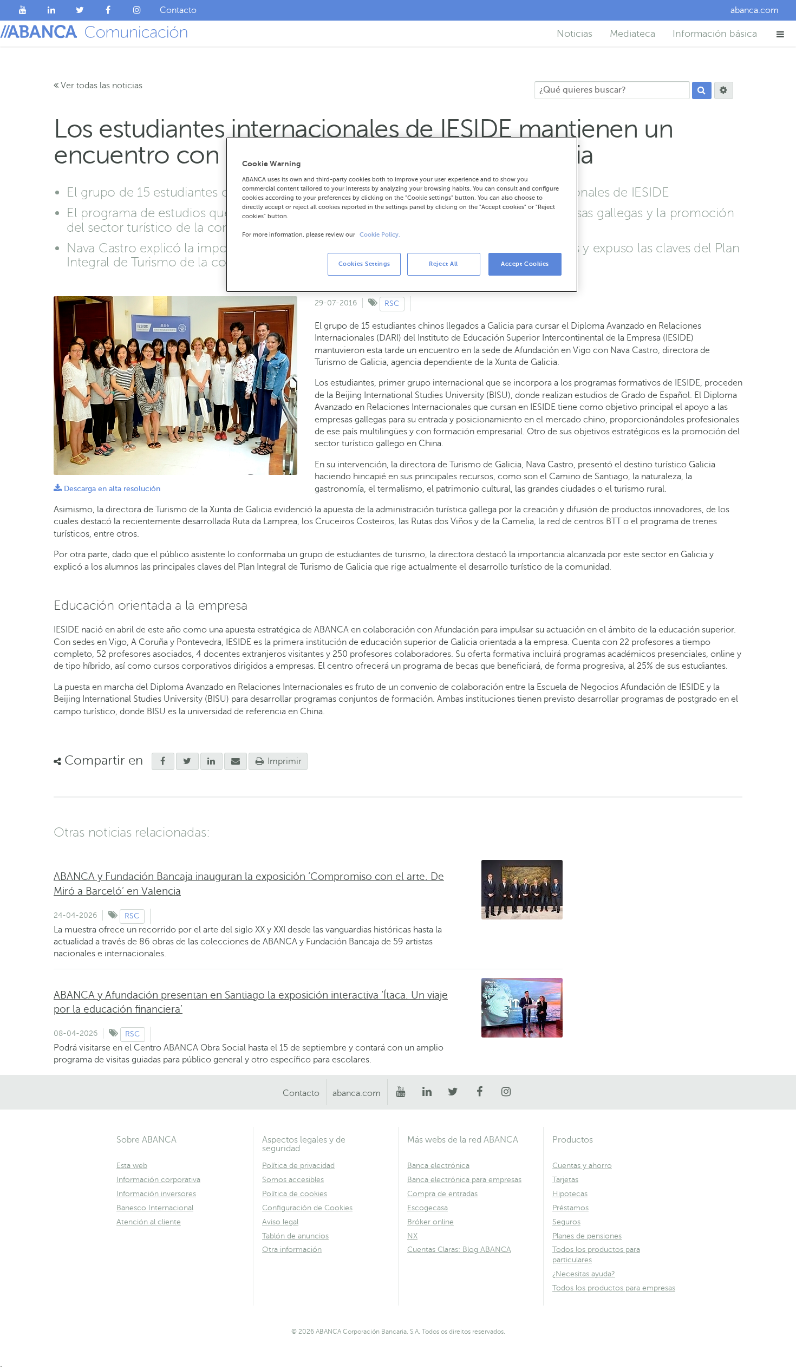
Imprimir (283, 761)
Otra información (292, 1249)
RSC (391, 303)
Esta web (131, 1166)
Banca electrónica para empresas (464, 1180)
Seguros (566, 1222)
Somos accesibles (293, 1180)
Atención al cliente (148, 1222)
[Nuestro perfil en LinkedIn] (51, 10)
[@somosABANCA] (80, 10)
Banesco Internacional (154, 1208)
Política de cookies (294, 1194)
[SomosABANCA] (108, 10)
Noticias (574, 33)
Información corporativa (158, 1180)
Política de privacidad (298, 1166)
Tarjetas (565, 1180)
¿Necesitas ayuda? (583, 1274)
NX (412, 1236)
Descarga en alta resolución (107, 489)
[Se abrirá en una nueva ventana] (163, 761)
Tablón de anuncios (295, 1236)
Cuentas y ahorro (582, 1166)
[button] (780, 34)
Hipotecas (570, 1194)
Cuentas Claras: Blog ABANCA (459, 1249)
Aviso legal (280, 1222)
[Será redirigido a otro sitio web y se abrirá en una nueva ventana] (187, 761)
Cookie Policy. (380, 234)
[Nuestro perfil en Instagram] (136, 10)
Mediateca (632, 33)
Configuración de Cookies (307, 1208)
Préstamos (570, 1208)
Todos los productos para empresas (613, 1288)
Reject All (443, 264)
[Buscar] (702, 90)
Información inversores (156, 1194)
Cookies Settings (364, 264)
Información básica (715, 33)
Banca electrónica (438, 1166)
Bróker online (430, 1222)
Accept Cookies (525, 264)
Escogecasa (427, 1208)
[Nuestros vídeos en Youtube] (23, 10)
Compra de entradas (442, 1194)
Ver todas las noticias (100, 85)
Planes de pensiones (587, 1236)
